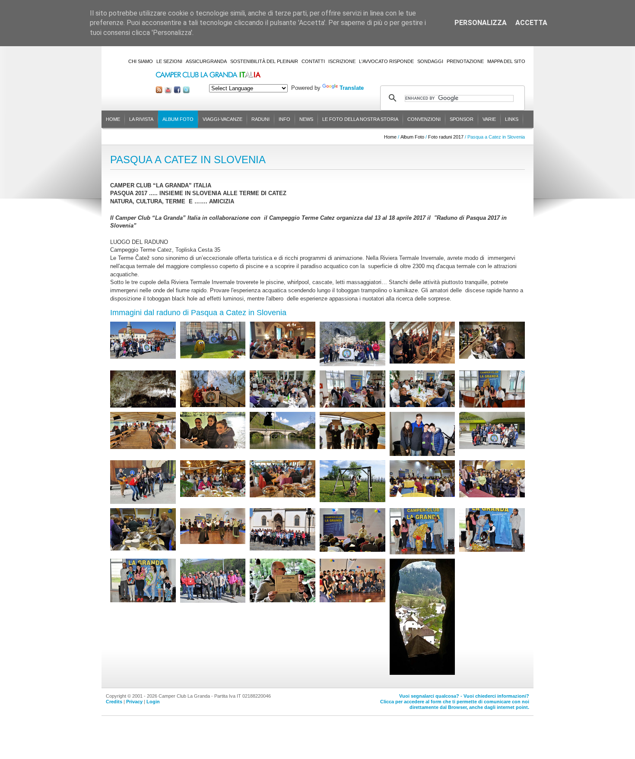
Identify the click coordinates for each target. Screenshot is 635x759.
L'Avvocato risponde (386, 61)
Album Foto (178, 119)
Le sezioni (169, 61)
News (306, 119)
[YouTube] (168, 91)
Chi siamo (140, 61)
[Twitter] (186, 91)
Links (511, 119)
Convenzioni (424, 119)
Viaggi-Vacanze (222, 119)
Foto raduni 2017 (446, 136)
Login (153, 701)
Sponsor (461, 119)
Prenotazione (465, 61)
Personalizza (480, 23)
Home (113, 119)
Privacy (134, 701)
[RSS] (159, 91)
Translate (352, 88)
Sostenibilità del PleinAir (264, 61)
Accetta (531, 23)
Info (284, 119)
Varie (489, 119)
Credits (114, 701)
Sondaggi (430, 61)
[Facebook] (177, 91)
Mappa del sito (506, 61)
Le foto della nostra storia (360, 119)
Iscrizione (342, 61)
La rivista (141, 119)
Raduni (260, 119)
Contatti (313, 61)
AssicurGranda (206, 61)
